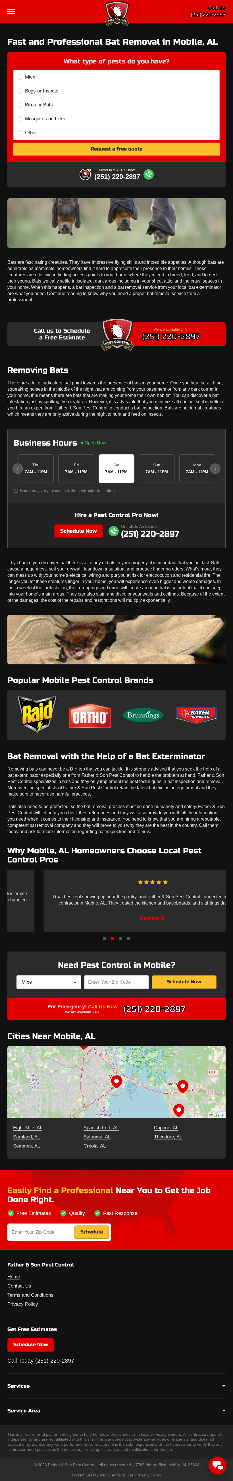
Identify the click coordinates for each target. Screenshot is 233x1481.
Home (13, 1277)
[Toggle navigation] (11, 11)
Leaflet (218, 1115)
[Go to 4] (128, 938)
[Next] (215, 469)
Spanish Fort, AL (101, 1127)
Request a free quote (116, 149)
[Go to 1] (104, 938)
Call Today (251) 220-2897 (40, 1361)
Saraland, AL (26, 1137)
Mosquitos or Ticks (45, 118)
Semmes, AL (26, 1146)
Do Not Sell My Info (89, 1475)
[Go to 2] (112, 938)
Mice (30, 77)
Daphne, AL (166, 1127)
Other (31, 132)
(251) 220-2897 (208, 15)
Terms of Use (122, 1475)
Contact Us (19, 1286)
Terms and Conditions (30, 1295)
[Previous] (18, 469)
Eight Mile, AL (27, 1127)
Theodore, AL (168, 1137)
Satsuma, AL (97, 1137)
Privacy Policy (22, 1304)
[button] (116, 1082)
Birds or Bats (39, 105)
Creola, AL (95, 1146)
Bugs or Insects (42, 91)
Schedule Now (78, 531)
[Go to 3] (120, 938)
